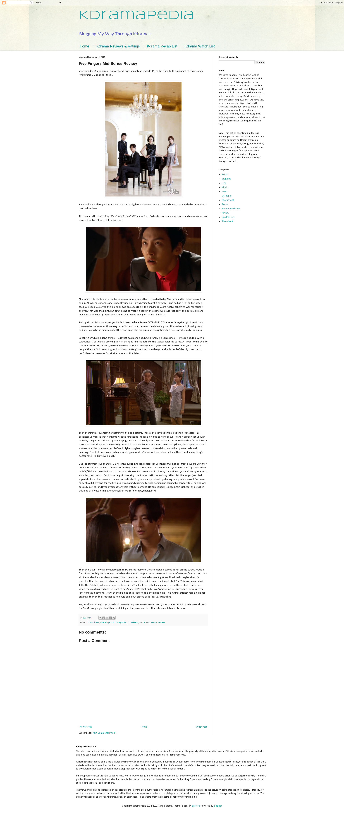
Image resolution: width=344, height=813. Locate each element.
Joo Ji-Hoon (144, 623)
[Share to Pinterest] (114, 618)
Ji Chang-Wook (120, 623)
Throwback (227, 221)
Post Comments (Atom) (104, 733)
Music (225, 187)
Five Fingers (106, 623)
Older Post (201, 727)
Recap (154, 623)
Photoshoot (228, 200)
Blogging (226, 179)
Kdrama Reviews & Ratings (118, 46)
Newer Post (86, 727)
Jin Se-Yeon (133, 623)
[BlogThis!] (103, 618)
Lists (224, 183)
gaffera (196, 806)
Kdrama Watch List (200, 46)
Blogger (218, 806)
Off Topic (226, 196)
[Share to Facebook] (110, 618)
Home (84, 46)
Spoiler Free (228, 217)
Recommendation (231, 208)
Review (161, 623)
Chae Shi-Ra (93, 623)
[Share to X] (107, 618)
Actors (225, 174)
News (225, 191)
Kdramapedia (136, 16)
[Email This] (100, 618)
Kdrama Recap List (162, 46)
